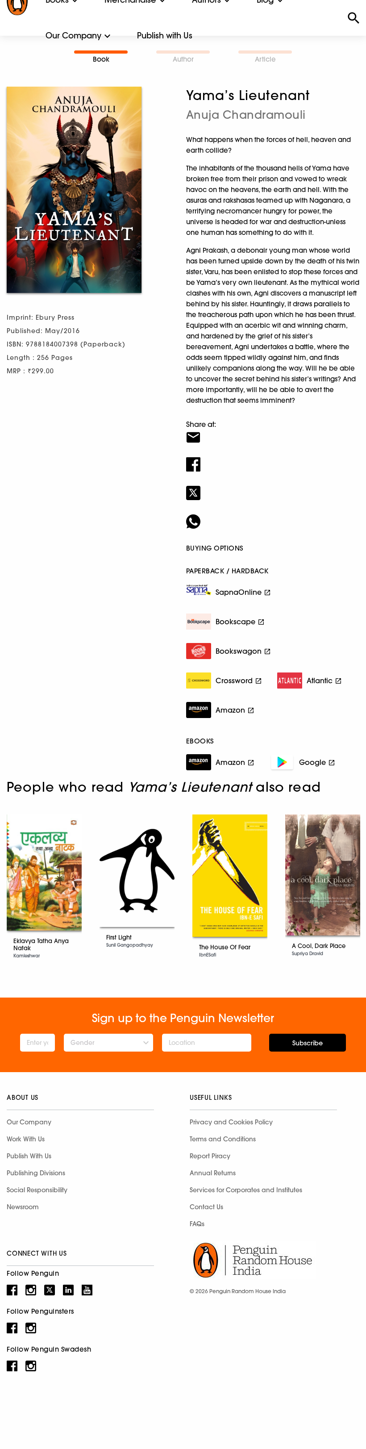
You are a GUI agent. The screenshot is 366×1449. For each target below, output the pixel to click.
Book (101, 59)
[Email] (272, 431)
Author (183, 59)
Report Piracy (210, 1156)
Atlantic (320, 680)
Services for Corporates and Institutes (246, 1190)
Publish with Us (164, 35)
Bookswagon (239, 651)
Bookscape (235, 621)
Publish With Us (29, 1156)
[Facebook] (272, 459)
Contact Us (206, 1207)
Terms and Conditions (223, 1139)
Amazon (230, 710)
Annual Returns (213, 1173)
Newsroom (23, 1207)
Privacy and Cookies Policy (231, 1122)
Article (265, 59)
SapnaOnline (239, 592)
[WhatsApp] (272, 516)
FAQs (197, 1224)
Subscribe (307, 1043)
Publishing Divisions (36, 1173)
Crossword (234, 680)
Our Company (73, 35)
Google (312, 762)
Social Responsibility (37, 1190)
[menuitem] (73, 36)
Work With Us (26, 1139)
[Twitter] (272, 487)
